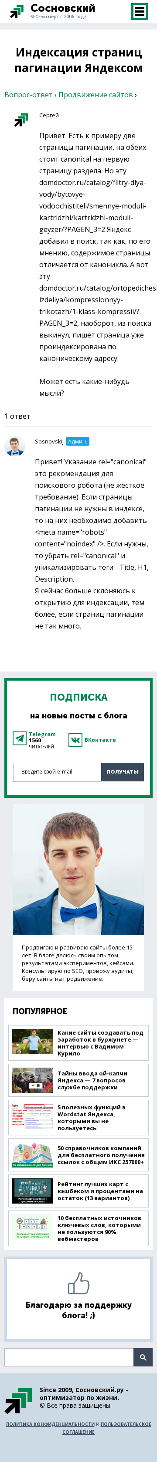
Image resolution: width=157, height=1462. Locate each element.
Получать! (122, 772)
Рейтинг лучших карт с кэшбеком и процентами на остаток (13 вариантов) (100, 1191)
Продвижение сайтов (95, 94)
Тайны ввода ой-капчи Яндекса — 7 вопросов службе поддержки (92, 1080)
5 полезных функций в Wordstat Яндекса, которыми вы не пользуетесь (92, 1117)
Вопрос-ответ (28, 94)
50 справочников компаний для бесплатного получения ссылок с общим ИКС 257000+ (101, 1155)
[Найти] (143, 1357)
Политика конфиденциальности (50, 1424)
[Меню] (139, 11)
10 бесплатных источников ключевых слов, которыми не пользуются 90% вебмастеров (99, 1228)
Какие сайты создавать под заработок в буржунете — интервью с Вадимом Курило (100, 1043)
